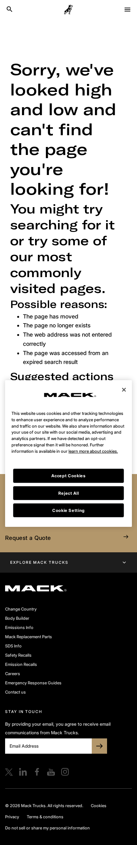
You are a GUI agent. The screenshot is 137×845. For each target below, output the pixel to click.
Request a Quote (28, 537)
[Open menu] (127, 9)
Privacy (12, 816)
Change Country (21, 608)
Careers (12, 673)
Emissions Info (19, 627)
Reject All (68, 479)
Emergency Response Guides (33, 682)
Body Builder (17, 618)
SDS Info (13, 645)
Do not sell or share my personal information (47, 827)
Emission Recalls (21, 664)
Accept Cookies (68, 462)
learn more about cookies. (93, 437)
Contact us (15, 692)
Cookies (98, 805)
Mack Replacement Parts (28, 636)
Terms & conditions (45, 816)
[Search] (9, 9)
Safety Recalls (18, 655)
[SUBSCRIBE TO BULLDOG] (99, 746)
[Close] (124, 376)
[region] (68, 440)
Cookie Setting (68, 496)
